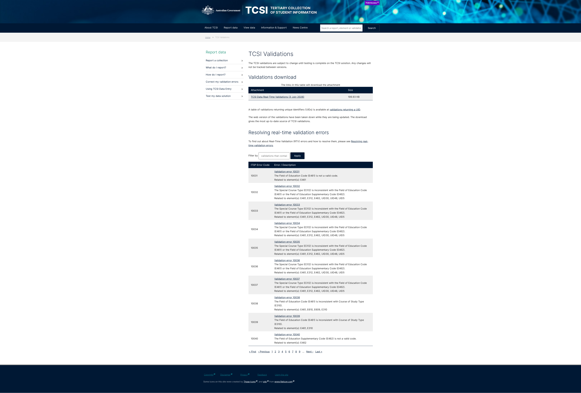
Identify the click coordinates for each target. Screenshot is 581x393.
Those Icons (250, 381)
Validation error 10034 (287, 223)
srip (265, 381)
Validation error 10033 (287, 204)
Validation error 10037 (287, 278)
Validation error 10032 (287, 186)
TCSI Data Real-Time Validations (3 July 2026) (277, 96)
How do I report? (215, 74)
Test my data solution (218, 95)
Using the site (281, 374)
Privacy (244, 374)
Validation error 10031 (286, 171)
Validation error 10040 (287, 334)
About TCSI (211, 27)
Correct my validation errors (222, 81)
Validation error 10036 (287, 260)
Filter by (253, 155)
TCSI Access (371, 3)
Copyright (208, 374)
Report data (231, 27)
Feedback (262, 374)
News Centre (300, 27)
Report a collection (217, 60)
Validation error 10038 (287, 297)
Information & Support (274, 27)
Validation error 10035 (287, 241)
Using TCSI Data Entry (218, 88)
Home (207, 37)
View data (249, 27)
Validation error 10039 (287, 316)
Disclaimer (225, 374)
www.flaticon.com (283, 381)
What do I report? (216, 67)
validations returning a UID (345, 109)
